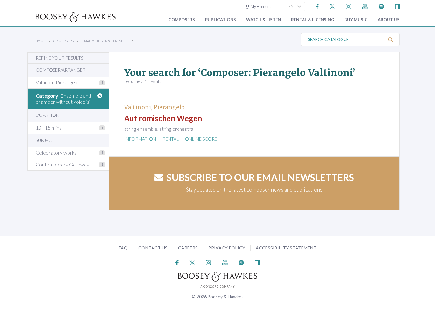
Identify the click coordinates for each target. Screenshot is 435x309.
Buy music (355, 20)
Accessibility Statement (286, 247)
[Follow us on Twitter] (332, 6)
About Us (389, 20)
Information (140, 139)
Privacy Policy (226, 247)
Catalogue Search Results (105, 41)
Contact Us (153, 247)
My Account (260, 6)
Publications (220, 20)
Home (40, 41)
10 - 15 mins (48, 127)
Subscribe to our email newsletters (260, 177)
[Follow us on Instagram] (348, 6)
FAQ (123, 247)
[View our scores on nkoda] (397, 6)
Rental (170, 139)
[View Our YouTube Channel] (365, 6)
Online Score (201, 139)
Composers (181, 20)
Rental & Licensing (312, 20)
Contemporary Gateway (62, 164)
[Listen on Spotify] (381, 6)
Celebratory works (56, 153)
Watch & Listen (263, 20)
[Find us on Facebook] (317, 6)
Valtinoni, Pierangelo (57, 82)
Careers (188, 247)
